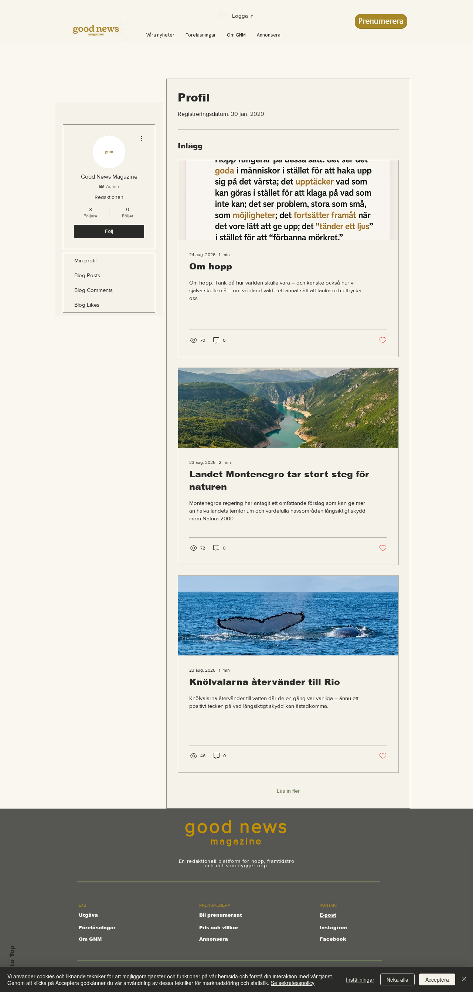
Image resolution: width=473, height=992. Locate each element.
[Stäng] (464, 979)
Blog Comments (93, 290)
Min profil (85, 260)
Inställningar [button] (360, 979)
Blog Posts (87, 275)
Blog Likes (86, 305)
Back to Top (12, 966)
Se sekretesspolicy (292, 982)
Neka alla (397, 979)
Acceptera (437, 979)
